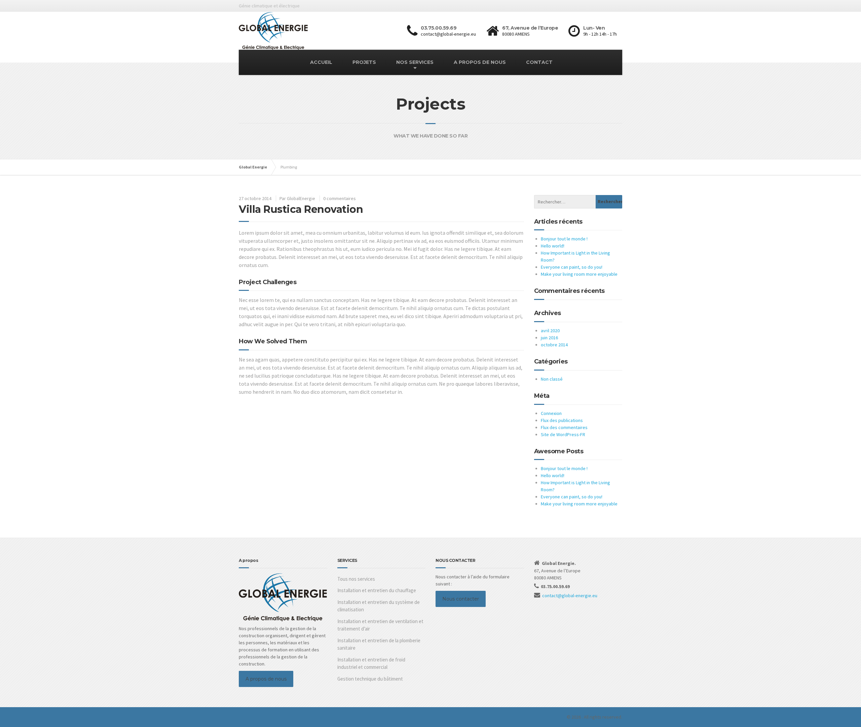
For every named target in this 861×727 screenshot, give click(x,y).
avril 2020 (550, 331)
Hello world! (552, 246)
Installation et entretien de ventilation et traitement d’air (380, 625)
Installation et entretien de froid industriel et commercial (371, 663)
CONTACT (539, 62)
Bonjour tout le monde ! (564, 239)
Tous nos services (356, 579)
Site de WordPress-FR (563, 434)
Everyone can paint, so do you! (571, 267)
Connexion (551, 413)
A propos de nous (266, 679)
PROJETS (364, 62)
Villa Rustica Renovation (301, 209)
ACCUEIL (321, 62)
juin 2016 (549, 338)
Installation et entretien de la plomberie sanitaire (378, 644)
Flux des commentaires (564, 427)
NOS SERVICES (415, 62)
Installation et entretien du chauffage (376, 590)
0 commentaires (339, 198)
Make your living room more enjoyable (579, 274)
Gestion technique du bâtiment (370, 679)
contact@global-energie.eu (569, 595)
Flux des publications (562, 420)
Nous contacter (460, 599)
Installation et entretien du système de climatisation (378, 606)
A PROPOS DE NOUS (480, 62)
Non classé (552, 379)
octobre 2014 (554, 345)
